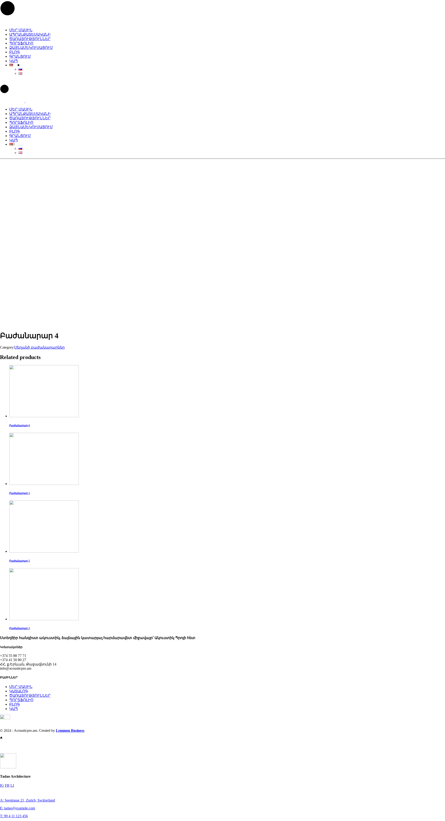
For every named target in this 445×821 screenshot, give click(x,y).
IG (2, 785)
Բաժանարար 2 (19, 628)
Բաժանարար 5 (19, 560)
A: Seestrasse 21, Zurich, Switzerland (27, 800)
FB (7, 785)
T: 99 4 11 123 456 (14, 816)
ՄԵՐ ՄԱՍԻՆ (20, 687)
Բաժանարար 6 (19, 425)
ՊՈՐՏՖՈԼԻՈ (21, 700)
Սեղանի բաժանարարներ (39, 347)
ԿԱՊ (13, 709)
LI (12, 785)
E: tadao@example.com (17, 808)
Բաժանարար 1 (19, 493)
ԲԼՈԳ (14, 704)
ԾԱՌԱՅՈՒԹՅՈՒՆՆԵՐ (30, 695)
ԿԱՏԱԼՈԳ (18, 691)
